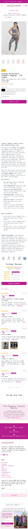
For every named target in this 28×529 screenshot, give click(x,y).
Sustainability (6, 472)
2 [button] (12, 387)
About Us (4, 470)
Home (9, 13)
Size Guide (5, 462)
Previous (12, 10)
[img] (4, 293)
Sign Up (14, 495)
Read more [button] (20, 305)
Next (17, 10)
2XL (23, 90)
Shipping (4, 464)
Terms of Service (7, 477)
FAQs (3, 467)
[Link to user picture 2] (14, 345)
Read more (20, 1)
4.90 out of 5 (18, 267)
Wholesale (4, 469)
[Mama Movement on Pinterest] (5, 455)
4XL (8, 93)
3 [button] (14, 387)
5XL (13, 93)
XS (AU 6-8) (16, 13)
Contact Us (5, 474)
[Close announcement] (26, 1)
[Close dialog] (26, 512)
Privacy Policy (6, 475)
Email (3, 488)
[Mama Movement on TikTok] (7, 455)
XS (3, 90)
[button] (4, 84)
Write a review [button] (14, 283)
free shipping (7, 414)
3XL (4, 93)
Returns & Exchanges (7, 465)
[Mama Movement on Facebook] (2, 455)
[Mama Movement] (14, 6)
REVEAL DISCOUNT (7, 523)
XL (18, 90)
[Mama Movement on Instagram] (4, 455)
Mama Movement (10, 508)
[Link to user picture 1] (5, 345)
